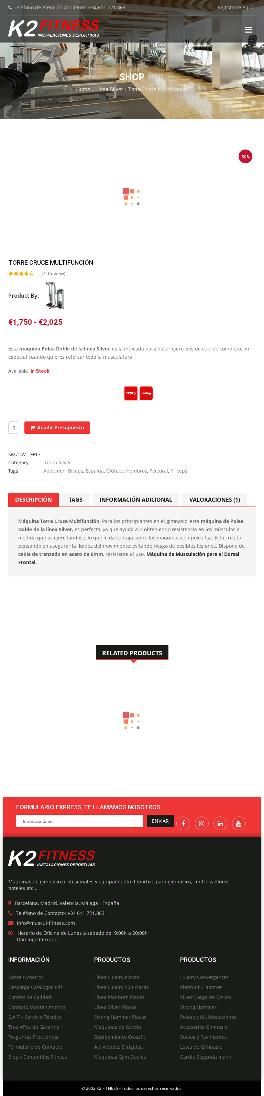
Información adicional (136, 499)
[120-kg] (131, 393)
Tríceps (178, 470)
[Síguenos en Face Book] (183, 823)
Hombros (136, 470)
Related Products (132, 653)
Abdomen (54, 470)
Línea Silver (109, 89)
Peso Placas (21, 389)
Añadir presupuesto (60, 427)
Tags (75, 499)
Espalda (95, 470)
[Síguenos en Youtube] (239, 823)
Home (83, 89)
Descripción (33, 499)
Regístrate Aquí (235, 7)
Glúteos (115, 470)
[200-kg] (146, 393)
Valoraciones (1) (214, 499)
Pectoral (159, 470)
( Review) (53, 273)
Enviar (160, 821)
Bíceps (75, 470)
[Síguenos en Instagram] (202, 823)
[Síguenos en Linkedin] (220, 823)
